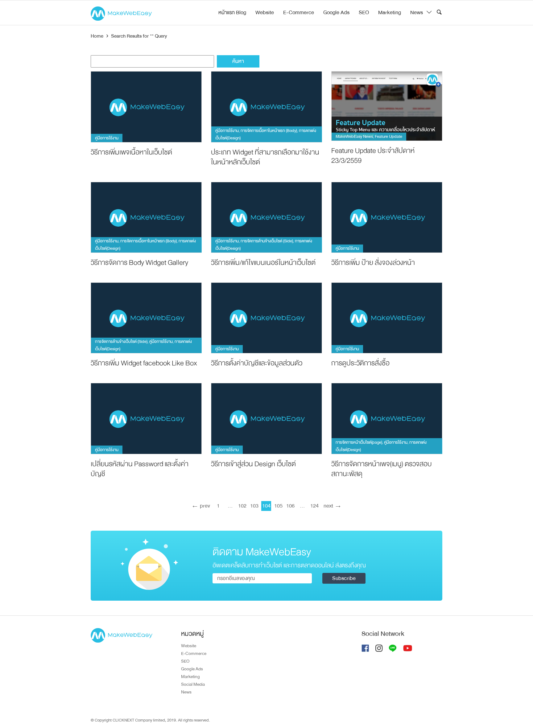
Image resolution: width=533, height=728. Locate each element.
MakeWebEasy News (354, 136)
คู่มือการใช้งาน (106, 138)
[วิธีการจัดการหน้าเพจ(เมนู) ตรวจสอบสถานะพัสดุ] (386, 418)
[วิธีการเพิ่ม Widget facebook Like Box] (146, 318)
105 (278, 505)
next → (332, 505)
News (416, 12)
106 (290, 505)
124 (314, 505)
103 (254, 505)
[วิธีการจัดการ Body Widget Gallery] (146, 217)
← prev (200, 505)
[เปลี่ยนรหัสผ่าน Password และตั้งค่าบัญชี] (146, 418)
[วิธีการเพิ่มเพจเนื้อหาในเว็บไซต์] (146, 106)
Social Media (193, 684)
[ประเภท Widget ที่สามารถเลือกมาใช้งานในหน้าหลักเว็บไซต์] (266, 106)
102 (242, 505)
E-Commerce (298, 12)
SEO (364, 12)
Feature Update (388, 136)
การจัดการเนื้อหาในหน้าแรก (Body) (269, 130)
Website (264, 12)
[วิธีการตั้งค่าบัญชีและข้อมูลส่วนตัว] (266, 318)
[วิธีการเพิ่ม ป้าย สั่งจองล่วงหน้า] (386, 217)
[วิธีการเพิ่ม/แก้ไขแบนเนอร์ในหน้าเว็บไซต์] (266, 217)
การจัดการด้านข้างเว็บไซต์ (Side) (267, 241)
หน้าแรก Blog (232, 12)
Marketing (389, 12)
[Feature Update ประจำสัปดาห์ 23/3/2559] (386, 106)
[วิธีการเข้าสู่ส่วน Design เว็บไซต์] (266, 418)
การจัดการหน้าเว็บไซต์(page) (359, 442)
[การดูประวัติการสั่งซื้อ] (386, 318)
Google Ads (336, 12)
